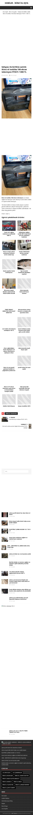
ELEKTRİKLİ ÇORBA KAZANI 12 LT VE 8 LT (19, 530)
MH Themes (14, 813)
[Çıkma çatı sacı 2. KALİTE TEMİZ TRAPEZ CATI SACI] (5, 734)
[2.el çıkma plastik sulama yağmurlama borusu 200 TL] (5, 575)
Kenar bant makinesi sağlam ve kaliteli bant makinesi (18, 538)
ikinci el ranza (18, 781)
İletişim (3, 803)
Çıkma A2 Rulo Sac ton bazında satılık (20, 554)
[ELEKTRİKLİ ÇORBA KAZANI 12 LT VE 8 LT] (5, 532)
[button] (31, 7)
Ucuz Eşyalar (5, 808)
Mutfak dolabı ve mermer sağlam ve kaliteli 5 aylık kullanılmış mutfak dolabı (19, 563)
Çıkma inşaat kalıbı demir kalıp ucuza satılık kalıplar (19, 521)
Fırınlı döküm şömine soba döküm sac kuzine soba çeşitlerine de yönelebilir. (20, 590)
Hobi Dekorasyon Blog (7, 801)
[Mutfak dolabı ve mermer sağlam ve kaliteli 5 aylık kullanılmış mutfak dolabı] (5, 565)
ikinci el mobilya (7, 781)
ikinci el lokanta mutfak (22, 775)
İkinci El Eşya (5, 806)
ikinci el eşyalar (13, 12)
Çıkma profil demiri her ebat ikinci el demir (19, 513)
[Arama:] (16, 471)
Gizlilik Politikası (5, 798)
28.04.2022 (5, 75)
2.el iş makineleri (17, 772)
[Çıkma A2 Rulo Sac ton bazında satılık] (5, 557)
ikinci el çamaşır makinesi (22, 784)
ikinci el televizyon (11, 413)
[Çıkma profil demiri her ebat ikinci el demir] (5, 516)
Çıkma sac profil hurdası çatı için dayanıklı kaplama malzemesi (18, 598)
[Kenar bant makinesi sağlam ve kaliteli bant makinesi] (5, 540)
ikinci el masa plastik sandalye (10, 778)
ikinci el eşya (13, 75)
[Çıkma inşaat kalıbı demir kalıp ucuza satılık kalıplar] (5, 524)
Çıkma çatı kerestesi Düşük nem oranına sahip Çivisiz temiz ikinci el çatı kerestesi (19, 581)
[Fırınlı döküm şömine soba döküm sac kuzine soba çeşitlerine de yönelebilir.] (5, 592)
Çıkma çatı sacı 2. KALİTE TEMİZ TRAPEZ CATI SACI (18, 731)
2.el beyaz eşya (6, 772)
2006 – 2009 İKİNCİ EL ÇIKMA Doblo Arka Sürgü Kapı (18, 546)
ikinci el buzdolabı (7, 775)
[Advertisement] (16, 40)
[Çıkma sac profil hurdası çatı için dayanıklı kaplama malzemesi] (5, 601)
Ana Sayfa (5, 12)
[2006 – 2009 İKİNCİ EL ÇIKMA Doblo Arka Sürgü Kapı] (4, 549)
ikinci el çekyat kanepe (8, 787)
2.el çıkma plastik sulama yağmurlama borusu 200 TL (17, 572)
